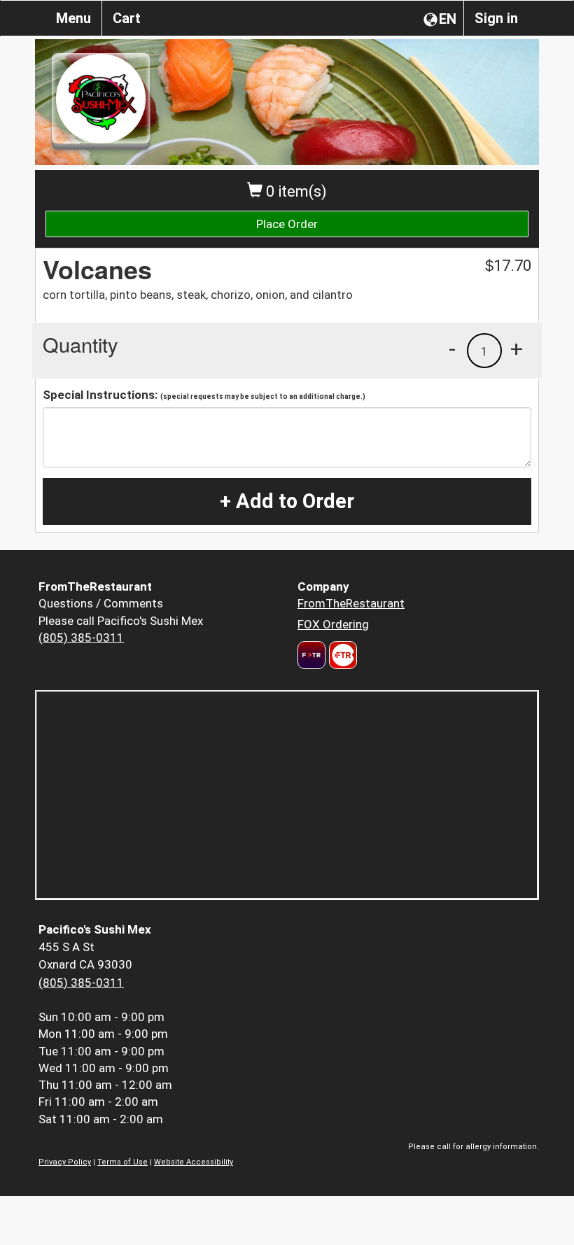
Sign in (496, 18)
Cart (127, 18)
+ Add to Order (287, 501)
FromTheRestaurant (351, 603)
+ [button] (516, 348)
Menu (73, 18)
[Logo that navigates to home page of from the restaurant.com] (312, 655)
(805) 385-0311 (81, 638)
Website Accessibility (193, 1162)
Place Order (287, 224)
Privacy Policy (64, 1162)
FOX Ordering (333, 624)
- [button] (452, 348)
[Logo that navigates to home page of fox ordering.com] (341, 655)
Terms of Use (122, 1162)
